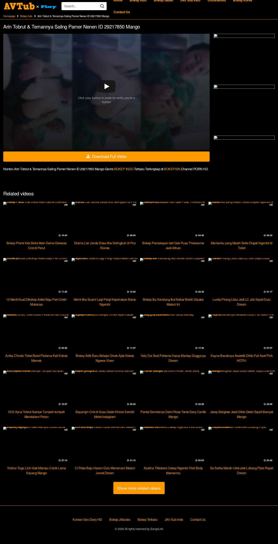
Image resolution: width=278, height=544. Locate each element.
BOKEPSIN (172, 169)
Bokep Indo (26, 16)
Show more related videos (139, 488)
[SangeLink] (30, 6)
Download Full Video (109, 156)
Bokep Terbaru (148, 519)
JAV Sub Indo (174, 519)
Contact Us (122, 12)
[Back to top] (267, 531)
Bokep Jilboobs (119, 519)
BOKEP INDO (124, 169)
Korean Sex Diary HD (87, 519)
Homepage (9, 16)
